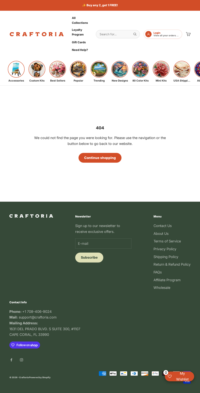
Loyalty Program (78, 32)
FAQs (158, 272)
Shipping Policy (166, 257)
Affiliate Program (167, 280)
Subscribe (89, 257)
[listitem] (16, 71)
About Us (161, 234)
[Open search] (135, 34)
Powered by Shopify (40, 377)
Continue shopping (100, 158)
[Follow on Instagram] (21, 360)
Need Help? (80, 49)
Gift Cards (79, 42)
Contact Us (163, 226)
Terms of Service (167, 241)
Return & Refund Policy (172, 264)
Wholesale (162, 288)
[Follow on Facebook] (11, 360)
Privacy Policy (165, 249)
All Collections (80, 20)
